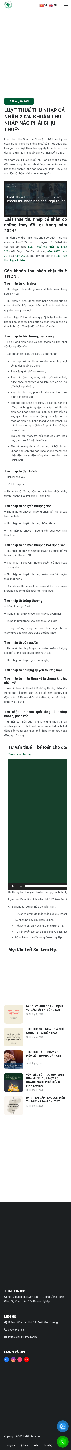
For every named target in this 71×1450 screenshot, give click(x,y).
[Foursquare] (19, 1359)
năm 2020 (21, 255)
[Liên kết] (8, 5)
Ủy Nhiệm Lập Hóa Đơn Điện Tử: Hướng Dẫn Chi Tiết (45, 1099)
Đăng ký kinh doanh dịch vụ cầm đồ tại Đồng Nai (44, 1008)
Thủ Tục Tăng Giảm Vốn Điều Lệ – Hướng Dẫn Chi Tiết (43, 1055)
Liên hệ (48, 1445)
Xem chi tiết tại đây (19, 754)
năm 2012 (53, 251)
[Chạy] (13, 886)
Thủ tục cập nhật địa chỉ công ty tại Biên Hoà (45, 1031)
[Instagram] (13, 1359)
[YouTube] (26, 1359)
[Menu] (66, 5)
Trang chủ (10, 1445)
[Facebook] (6, 1359)
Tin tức (36, 1445)
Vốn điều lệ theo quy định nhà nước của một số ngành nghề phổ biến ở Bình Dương (45, 1080)
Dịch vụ (24, 1445)
